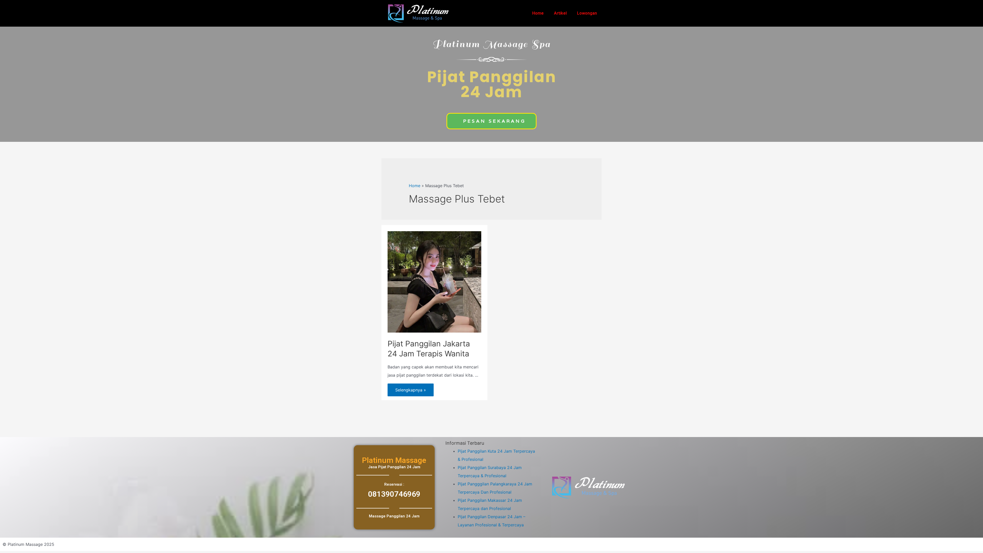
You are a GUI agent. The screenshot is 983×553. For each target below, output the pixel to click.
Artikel (560, 13)
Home (538, 13)
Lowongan (587, 13)
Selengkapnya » (410, 388)
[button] (491, 121)
